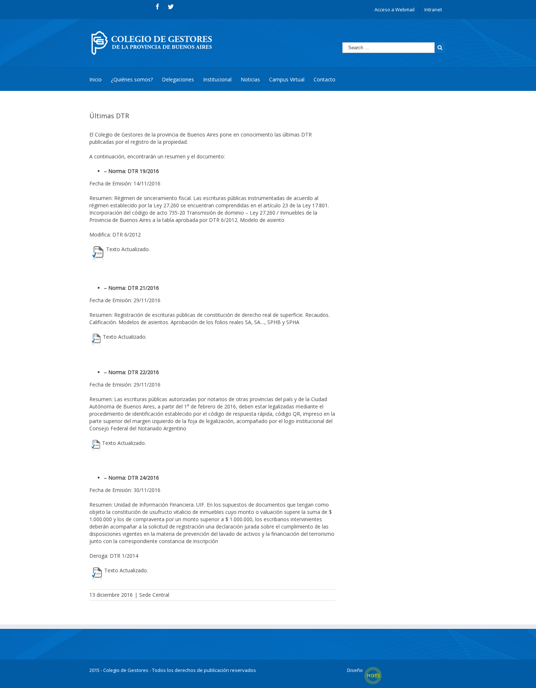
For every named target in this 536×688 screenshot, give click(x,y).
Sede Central (154, 594)
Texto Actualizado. (128, 249)
